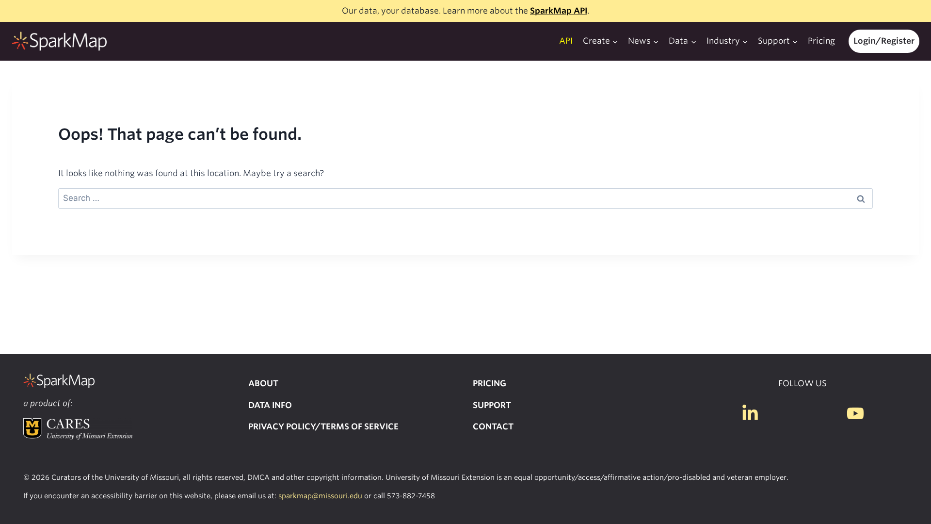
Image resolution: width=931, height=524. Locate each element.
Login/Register (884, 41)
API (566, 41)
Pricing (821, 41)
